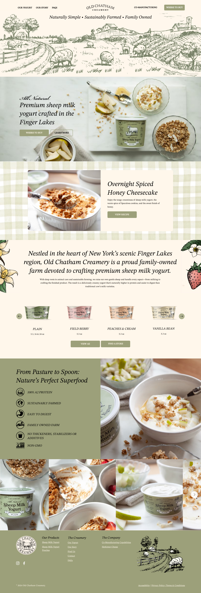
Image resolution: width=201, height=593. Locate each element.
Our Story (72, 547)
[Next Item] (194, 494)
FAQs (70, 560)
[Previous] (19, 316)
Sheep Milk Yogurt (50, 542)
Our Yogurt (73, 543)
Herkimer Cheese (110, 547)
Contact (71, 556)
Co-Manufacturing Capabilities (116, 542)
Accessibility (144, 586)
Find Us (71, 552)
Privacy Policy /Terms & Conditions (168, 586)
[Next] (182, 316)
